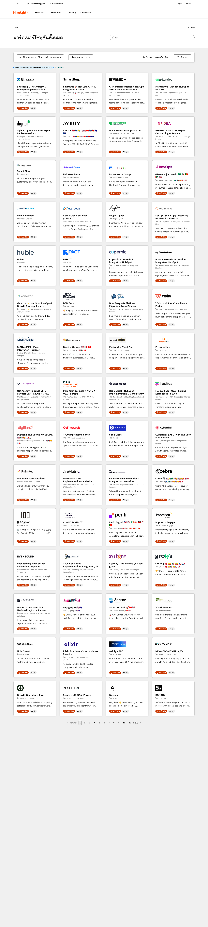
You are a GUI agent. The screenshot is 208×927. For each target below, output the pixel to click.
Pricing (72, 12)
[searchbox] (152, 37)
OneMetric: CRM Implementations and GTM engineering (77, 480)
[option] (39, 57)
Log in (179, 4)
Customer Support (37, 4)
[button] (191, 27)
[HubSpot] (20, 13)
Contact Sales (58, 4)
